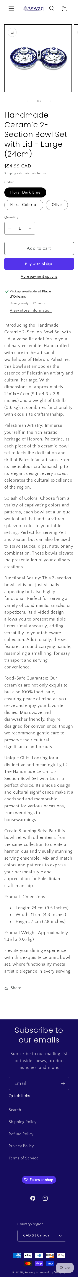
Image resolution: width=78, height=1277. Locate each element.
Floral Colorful (24, 205)
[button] (11, 8)
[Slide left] (28, 101)
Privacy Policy (21, 1146)
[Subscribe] (63, 1083)
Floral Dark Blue (25, 192)
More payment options (39, 276)
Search (15, 1110)
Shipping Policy (23, 1122)
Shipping (10, 173)
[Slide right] (50, 101)
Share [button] (16, 988)
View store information (31, 310)
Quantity (11, 217)
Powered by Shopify (50, 1272)
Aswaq (30, 1272)
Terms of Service (23, 1158)
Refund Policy (21, 1134)
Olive (57, 205)
